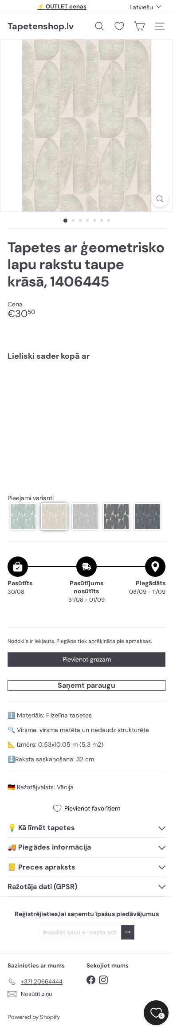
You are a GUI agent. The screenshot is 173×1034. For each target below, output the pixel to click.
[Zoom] (160, 199)
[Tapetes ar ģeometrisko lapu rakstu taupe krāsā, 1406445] (86, 394)
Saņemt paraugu (86, 685)
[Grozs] (139, 26)
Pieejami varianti (31, 498)
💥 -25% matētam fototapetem (62, 8)
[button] (23, 516)
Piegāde (66, 641)
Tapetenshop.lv (41, 26)
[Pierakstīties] (127, 932)
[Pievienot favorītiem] (153, 386)
